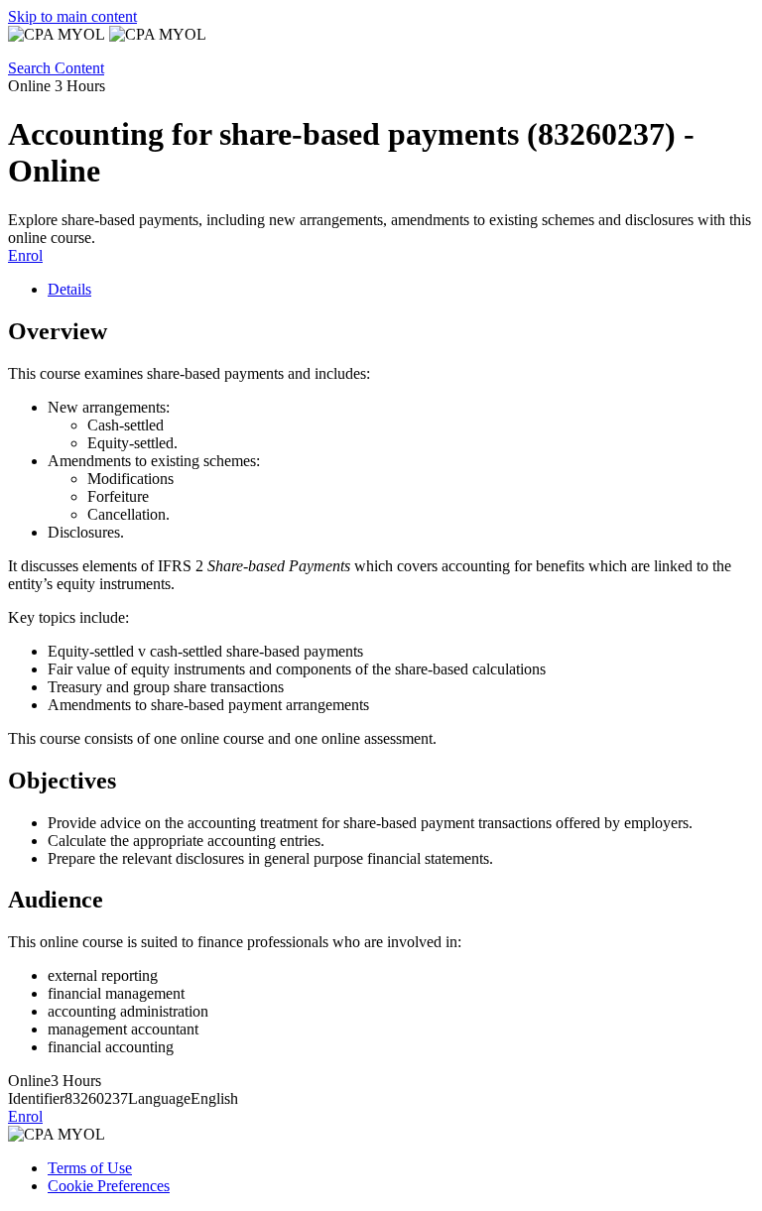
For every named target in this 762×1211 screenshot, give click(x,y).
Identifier (36, 1098)
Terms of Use (90, 1167)
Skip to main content (72, 16)
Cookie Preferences (109, 1185)
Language (159, 1098)
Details (69, 289)
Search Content (56, 68)
